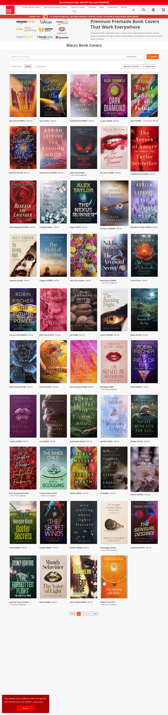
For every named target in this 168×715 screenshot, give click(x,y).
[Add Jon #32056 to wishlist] (63, 431)
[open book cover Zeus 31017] (53, 96)
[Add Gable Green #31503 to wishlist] (33, 379)
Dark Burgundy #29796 (19, 227)
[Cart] (163, 10)
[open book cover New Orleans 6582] (84, 577)
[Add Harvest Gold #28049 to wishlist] (33, 324)
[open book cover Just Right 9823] (114, 362)
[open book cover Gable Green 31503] (23, 362)
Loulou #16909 (15, 441)
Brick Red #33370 (46, 335)
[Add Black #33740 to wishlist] (154, 324)
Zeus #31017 (44, 121)
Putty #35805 (14, 548)
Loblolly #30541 (46, 227)
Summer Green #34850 (19, 602)
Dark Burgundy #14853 (19, 493)
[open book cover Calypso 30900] (53, 256)
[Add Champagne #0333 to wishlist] (124, 540)
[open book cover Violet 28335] (144, 362)
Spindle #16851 (106, 441)
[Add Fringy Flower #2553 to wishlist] (63, 485)
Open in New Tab (132, 66)
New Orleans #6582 (78, 602)
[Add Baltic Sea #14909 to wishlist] (94, 165)
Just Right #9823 (107, 387)
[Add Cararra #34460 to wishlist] (124, 324)
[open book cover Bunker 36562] (84, 523)
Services (92, 7)
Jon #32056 (44, 441)
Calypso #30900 (46, 280)
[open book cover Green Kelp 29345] (84, 417)
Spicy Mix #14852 (77, 280)
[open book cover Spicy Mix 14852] (84, 256)
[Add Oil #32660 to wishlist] (124, 485)
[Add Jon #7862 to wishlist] (94, 324)
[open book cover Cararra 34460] (114, 310)
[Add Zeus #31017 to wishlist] (63, 110)
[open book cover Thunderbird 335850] (144, 149)
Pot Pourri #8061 (107, 173)
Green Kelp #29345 (78, 441)
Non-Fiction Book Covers (55, 7)
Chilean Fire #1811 (108, 602)
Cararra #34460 (106, 335)
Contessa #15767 (137, 548)
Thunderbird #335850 (139, 174)
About (124, 7)
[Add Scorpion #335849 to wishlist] (124, 218)
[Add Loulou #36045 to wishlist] (124, 110)
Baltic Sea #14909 (77, 173)
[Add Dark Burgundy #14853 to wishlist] (33, 485)
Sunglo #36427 (45, 548)
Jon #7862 (74, 335)
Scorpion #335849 (107, 228)
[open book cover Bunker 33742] (144, 417)
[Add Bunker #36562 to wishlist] (94, 540)
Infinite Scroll (150, 66)
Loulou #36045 (106, 121)
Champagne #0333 (108, 548)
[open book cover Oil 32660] (114, 469)
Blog (102, 7)
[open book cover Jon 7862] (84, 310)
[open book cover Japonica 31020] (23, 148)
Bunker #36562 (76, 548)
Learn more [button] (38, 702)
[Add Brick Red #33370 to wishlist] (63, 324)
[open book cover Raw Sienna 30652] (23, 96)
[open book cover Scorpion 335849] (114, 203)
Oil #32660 (104, 493)
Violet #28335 (136, 387)
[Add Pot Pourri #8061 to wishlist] (124, 165)
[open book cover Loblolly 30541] (53, 202)
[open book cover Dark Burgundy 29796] (23, 202)
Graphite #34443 (16, 280)
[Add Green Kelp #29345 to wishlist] (94, 431)
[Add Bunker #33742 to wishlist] (154, 431)
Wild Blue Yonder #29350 (141, 227)
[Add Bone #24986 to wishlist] (63, 594)
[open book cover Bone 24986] (53, 577)
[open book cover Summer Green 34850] (23, 577)
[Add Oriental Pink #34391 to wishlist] (94, 110)
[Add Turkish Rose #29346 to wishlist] (63, 165)
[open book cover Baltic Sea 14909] (84, 148)
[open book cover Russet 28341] (84, 469)
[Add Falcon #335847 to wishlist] (154, 485)
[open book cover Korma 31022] (53, 362)
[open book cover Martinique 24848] (114, 256)
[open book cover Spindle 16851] (114, 417)
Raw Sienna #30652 (17, 121)
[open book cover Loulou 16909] (23, 417)
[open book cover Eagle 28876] (84, 202)
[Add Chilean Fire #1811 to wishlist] (124, 594)
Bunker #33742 (136, 441)
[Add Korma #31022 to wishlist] (63, 379)
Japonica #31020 (16, 173)
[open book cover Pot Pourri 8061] (114, 148)
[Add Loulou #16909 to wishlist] (33, 431)
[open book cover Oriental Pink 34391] (84, 96)
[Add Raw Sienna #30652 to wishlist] (33, 110)
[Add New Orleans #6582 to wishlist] (94, 594)
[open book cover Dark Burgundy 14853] (23, 469)
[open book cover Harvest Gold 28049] (23, 310)
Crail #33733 (135, 280)
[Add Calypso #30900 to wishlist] (63, 272)
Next (95, 614)
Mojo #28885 (135, 121)
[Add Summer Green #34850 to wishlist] (33, 594)
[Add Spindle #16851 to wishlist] (124, 431)
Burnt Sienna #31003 (78, 387)
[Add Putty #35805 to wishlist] (33, 540)
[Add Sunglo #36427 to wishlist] (63, 540)
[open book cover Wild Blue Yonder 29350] (144, 202)
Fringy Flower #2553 (48, 493)
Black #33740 (136, 335)
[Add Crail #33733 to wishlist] (154, 272)
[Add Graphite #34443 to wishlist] (33, 272)
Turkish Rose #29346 (48, 173)
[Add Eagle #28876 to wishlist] (94, 218)
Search (154, 56)
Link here (100, 39)
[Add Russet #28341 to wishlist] (94, 485)
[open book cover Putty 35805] (23, 523)
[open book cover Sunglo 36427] (53, 523)
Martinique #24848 (108, 280)
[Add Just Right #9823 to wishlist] (124, 379)
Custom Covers (78, 7)
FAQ (74, 11)
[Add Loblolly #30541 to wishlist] (63, 218)
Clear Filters (40, 66)
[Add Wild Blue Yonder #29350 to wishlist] (154, 218)
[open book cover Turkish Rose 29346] (53, 148)
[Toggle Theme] (133, 10)
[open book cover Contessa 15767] (144, 523)
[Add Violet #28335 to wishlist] (154, 379)
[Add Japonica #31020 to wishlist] (33, 165)
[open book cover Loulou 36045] (114, 96)
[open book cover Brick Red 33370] (53, 310)
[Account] (153, 10)
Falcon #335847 (137, 494)
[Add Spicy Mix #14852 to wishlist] (94, 272)
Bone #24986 (44, 602)
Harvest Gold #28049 (18, 335)
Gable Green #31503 (17, 387)
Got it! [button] (25, 708)
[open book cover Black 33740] (144, 310)
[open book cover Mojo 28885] (144, 96)
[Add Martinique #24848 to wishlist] (124, 272)
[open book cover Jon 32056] (53, 417)
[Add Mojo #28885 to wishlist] (154, 110)
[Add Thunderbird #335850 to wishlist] (154, 165)
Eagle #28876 (75, 227)
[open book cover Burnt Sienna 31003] (84, 362)
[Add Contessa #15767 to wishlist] (154, 540)
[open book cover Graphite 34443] (23, 256)
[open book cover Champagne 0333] (114, 523)
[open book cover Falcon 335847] (144, 469)
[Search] (143, 10)
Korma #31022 (45, 387)
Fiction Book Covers (31, 7)
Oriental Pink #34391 (79, 121)
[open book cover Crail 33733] (144, 256)
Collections (112, 7)
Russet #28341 (76, 493)
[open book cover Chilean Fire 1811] (114, 577)
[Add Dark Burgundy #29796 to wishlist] (33, 218)
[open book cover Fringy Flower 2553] (53, 469)
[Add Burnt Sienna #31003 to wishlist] (94, 379)
